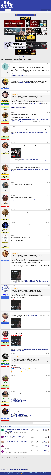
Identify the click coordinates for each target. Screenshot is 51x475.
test (21, 61)
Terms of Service (25, 472)
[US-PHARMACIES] (36, 31)
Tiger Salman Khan (43, 442)
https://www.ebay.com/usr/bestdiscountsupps (30, 159)
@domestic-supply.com (24, 82)
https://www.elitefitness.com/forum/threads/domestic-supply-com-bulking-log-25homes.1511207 (29, 350)
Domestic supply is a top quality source (15, 446)
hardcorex (6, 437)
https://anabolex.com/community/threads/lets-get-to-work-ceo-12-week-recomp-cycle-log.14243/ (29, 120)
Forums (8, 10)
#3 (49, 91)
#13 (49, 250)
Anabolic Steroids (17, 443)
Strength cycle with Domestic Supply (14, 436)
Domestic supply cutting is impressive (14, 451)
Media (13, 10)
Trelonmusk (7, 443)
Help (15, 473)
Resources (33, 10)
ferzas (6, 452)
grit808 (6, 447)
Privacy (7, 472)
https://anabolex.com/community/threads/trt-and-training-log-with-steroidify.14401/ (27, 380)
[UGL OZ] (25, 37)
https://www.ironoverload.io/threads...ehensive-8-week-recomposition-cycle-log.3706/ (29, 133)
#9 (49, 195)
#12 (49, 235)
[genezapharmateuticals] (36, 23)
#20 (49, 408)
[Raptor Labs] (14, 45)
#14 (49, 285)
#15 (49, 313)
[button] (16, 10)
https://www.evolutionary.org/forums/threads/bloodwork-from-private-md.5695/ (29, 161)
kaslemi (3, 61)
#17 (49, 353)
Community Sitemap (38, 472)
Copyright (31, 472)
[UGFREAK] (36, 45)
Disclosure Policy (17, 472)
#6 (49, 142)
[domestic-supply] (14, 31)
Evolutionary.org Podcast (16, 416)
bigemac (45, 446)
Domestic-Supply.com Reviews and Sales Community (16, 433)
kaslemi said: (14, 94)
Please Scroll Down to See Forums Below (25, 15)
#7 (49, 165)
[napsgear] (14, 23)
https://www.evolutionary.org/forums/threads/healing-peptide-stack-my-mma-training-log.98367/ (29, 414)
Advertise (3, 472)
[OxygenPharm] (25, 51)
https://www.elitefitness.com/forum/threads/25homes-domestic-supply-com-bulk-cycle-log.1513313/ (29, 347)
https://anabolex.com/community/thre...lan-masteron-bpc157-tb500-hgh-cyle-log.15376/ (29, 170)
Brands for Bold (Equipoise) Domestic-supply (16, 441)
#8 (49, 182)
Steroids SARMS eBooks (23, 10)
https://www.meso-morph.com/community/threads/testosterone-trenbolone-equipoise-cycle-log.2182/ (29, 200)
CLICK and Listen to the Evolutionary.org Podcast (20, 121)
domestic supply (16, 61)
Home (3, 10)
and (19, 75)
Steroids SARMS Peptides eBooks (17, 401)
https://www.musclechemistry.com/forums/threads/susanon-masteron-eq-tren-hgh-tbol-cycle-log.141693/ (30, 399)
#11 (49, 222)
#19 (49, 391)
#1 (49, 63)
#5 (49, 126)
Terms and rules (4, 473)
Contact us (45, 472)
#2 (49, 79)
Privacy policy (11, 473)
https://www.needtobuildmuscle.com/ (23, 415)
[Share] (47, 64)
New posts (3, 12)
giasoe (6, 432)
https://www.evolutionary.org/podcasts (18, 400)
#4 (49, 112)
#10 (49, 209)
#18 (49, 375)
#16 (49, 331)
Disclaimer (11, 472)
